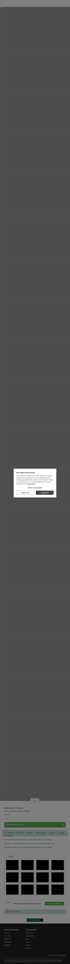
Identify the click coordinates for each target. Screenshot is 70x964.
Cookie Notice (31, 484)
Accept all (45, 493)
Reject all (25, 493)
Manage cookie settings (35, 487)
